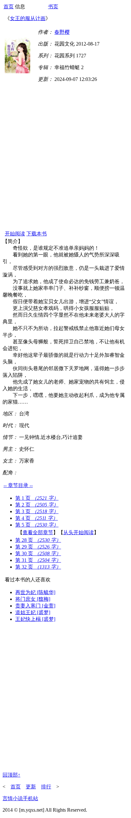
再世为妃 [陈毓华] (35, 592)
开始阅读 (15, 233)
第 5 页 (37, 524)
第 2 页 (37, 504)
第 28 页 (38, 540)
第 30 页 (38, 553)
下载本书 (36, 233)
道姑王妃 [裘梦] (32, 612)
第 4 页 (36, 518)
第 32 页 (38, 567)
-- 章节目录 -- (18, 485)
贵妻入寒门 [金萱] (35, 605)
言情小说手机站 (20, 798)
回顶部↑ (11, 775)
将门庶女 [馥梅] (32, 599)
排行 (46, 786)
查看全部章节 (38, 532)
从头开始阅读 (78, 532)
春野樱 (62, 32)
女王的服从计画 (27, 18)
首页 (8, 6)
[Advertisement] (65, 160)
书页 (53, 6)
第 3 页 (37, 511)
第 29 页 (38, 546)
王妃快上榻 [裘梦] (35, 619)
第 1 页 (37, 498)
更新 (31, 786)
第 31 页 (38, 560)
